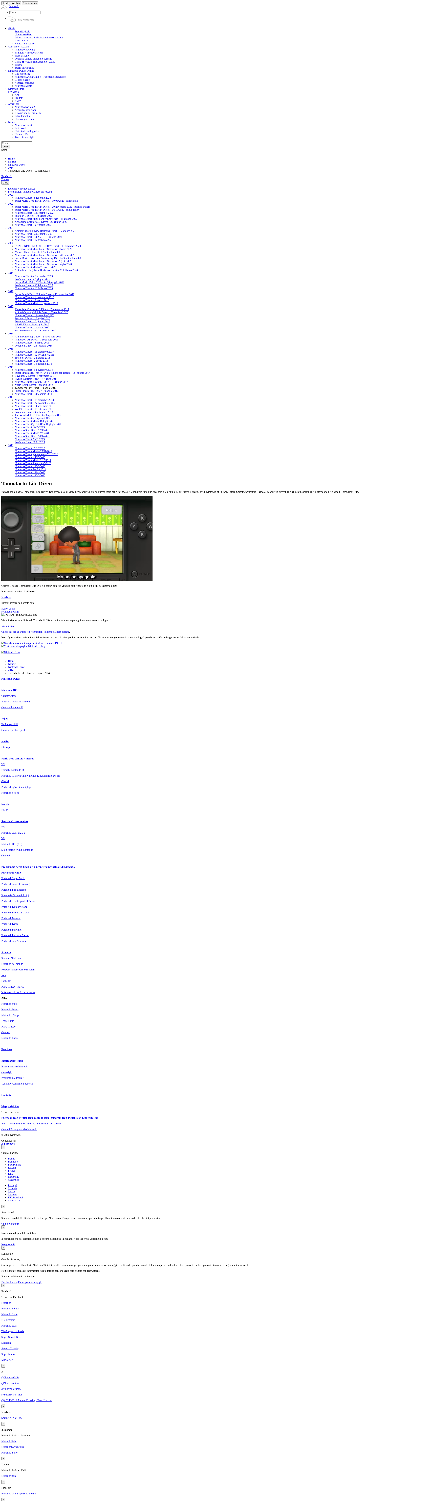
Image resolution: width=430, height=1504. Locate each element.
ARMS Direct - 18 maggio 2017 (32, 324)
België (11, 1158)
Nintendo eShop (10, 1015)
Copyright (6, 1072)
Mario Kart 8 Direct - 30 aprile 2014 (34, 384)
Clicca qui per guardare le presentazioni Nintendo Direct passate (35, 631)
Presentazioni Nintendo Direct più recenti (30, 191)
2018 (10, 291)
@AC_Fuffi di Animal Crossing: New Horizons (26, 1400)
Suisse (11, 1191)
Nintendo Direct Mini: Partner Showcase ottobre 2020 (43, 249)
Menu (5, 182)
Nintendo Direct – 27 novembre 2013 (35, 403)
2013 (10, 396)
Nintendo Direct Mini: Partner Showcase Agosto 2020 (43, 261)
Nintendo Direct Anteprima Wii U (33, 463)
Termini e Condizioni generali (17, 1083)
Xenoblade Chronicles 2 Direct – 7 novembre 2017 (42, 309)
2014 (10, 167)
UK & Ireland (15, 1197)
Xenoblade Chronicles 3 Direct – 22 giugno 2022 (41, 221)
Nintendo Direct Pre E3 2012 (30, 469)
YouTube (6, 597)
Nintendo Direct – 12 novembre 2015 (35, 354)
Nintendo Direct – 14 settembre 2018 (34, 297)
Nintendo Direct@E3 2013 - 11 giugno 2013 (38, 424)
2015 (10, 348)
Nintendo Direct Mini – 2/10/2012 (33, 460)
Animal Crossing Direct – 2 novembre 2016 (38, 336)
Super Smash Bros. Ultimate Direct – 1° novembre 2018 (44, 294)
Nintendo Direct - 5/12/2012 (30, 448)
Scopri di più (8, 608)
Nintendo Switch (10, 678)
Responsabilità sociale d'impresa (18, 969)
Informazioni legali (12, 1060)
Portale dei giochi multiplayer (16, 787)
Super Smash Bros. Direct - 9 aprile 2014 (36, 390)
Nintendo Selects (10, 792)
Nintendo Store (9, 1003)
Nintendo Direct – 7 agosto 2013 (32, 418)
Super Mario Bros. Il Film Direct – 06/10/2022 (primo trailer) (47, 209)
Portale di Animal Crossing (15, 884)
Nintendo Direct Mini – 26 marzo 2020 (35, 267)
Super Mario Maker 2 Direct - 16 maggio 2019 (39, 282)
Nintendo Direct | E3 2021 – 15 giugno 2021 (38, 236)
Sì (13, 1244)
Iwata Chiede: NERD (12, 986)
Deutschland (14, 1164)
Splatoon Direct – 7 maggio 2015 (32, 357)
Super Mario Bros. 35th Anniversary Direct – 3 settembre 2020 (48, 258)
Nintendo (6, 1302)
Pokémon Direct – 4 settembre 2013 (34, 412)
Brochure (6, 1049)
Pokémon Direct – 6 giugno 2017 (32, 321)
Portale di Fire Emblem (13, 889)
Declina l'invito (9, 1282)
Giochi (5, 781)
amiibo (5, 741)
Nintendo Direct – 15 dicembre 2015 (34, 351)
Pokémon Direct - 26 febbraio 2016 (33, 345)
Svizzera (12, 1194)
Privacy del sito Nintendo (14, 1066)
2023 (10, 194)
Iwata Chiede (8, 1026)
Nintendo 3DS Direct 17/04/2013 (32, 430)
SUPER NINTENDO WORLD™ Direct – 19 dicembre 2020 (48, 246)
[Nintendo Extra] (10, 652)
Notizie (12, 161)
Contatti (5, 855)
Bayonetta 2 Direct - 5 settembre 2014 (35, 375)
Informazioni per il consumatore (18, 992)
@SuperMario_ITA (11, 1394)
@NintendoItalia (10, 611)
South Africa (15, 1200)
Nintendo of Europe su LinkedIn (18, 1493)
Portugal (12, 1185)
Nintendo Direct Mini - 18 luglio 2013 (35, 421)
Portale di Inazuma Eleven (15, 935)
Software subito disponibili (15, 701)
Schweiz (12, 1188)
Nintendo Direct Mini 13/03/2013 (32, 433)
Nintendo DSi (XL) (11, 844)
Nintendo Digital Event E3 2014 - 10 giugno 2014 (41, 381)
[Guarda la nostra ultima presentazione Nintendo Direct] (31, 643)
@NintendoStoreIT (11, 1383)
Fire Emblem (8, 1319)
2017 (10, 306)
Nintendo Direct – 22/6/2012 (30, 466)
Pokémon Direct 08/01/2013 (30, 442)
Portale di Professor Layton (15, 912)
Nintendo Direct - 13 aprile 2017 (32, 327)
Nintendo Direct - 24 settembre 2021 (34, 233)
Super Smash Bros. (11, 1337)
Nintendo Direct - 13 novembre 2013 (34, 406)
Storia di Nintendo (11, 958)
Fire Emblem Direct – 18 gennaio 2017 (35, 330)
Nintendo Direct (16, 164)
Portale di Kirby (9, 923)
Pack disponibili (9, 724)
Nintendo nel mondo (12, 963)
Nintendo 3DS (9, 690)
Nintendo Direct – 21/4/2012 (30, 472)
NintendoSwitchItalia (12, 1446)
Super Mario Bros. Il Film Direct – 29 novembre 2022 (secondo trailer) (52, 206)
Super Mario (8, 1354)
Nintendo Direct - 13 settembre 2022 (34, 212)
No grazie (6, 1244)
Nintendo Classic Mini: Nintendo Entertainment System (30, 775)
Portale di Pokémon (11, 929)
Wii (3, 764)
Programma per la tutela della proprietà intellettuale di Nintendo (38, 866)
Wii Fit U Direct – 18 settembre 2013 (34, 409)
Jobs (3, 975)
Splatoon (6, 1342)
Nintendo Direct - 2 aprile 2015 (31, 360)
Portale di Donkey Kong (14, 906)
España (12, 1167)
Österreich (13, 1179)
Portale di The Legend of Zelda (18, 901)
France (11, 1170)
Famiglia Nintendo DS (13, 770)
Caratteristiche (8, 695)
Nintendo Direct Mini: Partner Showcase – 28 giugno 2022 (46, 218)
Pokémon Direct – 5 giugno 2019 (32, 279)
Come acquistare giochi (13, 730)
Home (11, 158)
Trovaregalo (7, 1020)
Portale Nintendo (11, 872)
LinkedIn (6, 981)
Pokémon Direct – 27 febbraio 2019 (34, 285)
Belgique (13, 1161)
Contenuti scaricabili (12, 707)
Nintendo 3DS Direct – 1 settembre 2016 (36, 339)
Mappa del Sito (10, 1106)
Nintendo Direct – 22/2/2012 (30, 475)
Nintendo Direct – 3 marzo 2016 (32, 342)
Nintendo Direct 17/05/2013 (30, 427)
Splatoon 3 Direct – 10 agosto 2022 (33, 215)
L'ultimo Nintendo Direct (21, 188)
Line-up (5, 747)
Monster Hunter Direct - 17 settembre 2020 (37, 252)
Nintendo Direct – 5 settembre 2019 (34, 276)
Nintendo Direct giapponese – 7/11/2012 (36, 454)
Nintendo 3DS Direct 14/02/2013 (32, 436)
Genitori (5, 1032)
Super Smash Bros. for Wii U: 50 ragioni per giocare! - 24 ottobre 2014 (52, 372)
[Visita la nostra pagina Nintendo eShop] (23, 646)
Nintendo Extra (9, 1038)
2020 (10, 243)
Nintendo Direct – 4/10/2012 (30, 457)
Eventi (4, 809)
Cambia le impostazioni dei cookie (42, 1123)
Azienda (6, 952)
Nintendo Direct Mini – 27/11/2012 (33, 451)
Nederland (13, 1176)
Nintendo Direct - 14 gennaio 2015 (33, 363)
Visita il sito (7, 626)
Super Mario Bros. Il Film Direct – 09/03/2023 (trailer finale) (47, 200)
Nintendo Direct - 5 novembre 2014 (34, 369)
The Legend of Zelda (12, 1331)
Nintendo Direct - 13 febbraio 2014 (33, 393)
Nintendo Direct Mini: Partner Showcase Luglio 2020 (43, 264)
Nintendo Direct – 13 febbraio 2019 (34, 288)
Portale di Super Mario (13, 878)
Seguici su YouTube (12, 1417)
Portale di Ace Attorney (13, 941)
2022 (10, 203)
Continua (14, 1223)
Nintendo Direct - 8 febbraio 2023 (33, 197)
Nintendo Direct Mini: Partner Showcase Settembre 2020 (45, 255)
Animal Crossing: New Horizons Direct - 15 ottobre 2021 (45, 230)
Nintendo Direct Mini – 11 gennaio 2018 (36, 303)
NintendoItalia (8, 1441)
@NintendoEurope (11, 1388)
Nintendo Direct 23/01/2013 (30, 439)
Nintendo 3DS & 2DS (13, 832)
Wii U (4, 718)
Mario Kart (7, 1359)
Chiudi (5, 1223)
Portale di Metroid (10, 918)
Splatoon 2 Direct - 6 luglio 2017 (32, 318)
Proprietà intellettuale (12, 1077)
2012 (10, 445)
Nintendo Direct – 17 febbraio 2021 (34, 240)
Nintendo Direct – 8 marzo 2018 (32, 300)
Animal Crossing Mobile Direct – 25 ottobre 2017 (41, 312)
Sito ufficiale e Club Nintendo (17, 849)
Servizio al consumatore (14, 821)
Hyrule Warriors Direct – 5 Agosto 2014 (36, 378)
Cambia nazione (12, 1123)
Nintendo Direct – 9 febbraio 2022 (33, 224)
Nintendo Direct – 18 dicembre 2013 (34, 400)
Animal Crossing (10, 1348)
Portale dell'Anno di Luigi (15, 895)
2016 (10, 333)
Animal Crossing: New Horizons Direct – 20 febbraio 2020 (46, 270)
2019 (10, 273)
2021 (10, 227)
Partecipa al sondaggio (30, 1282)
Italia (10, 1173)
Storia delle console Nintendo (17, 758)
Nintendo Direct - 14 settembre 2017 (34, 315)
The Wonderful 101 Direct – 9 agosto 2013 (37, 415)
